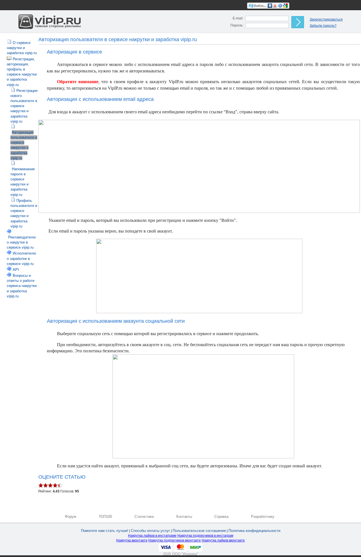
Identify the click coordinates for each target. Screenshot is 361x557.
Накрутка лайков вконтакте (223, 540)
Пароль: (236, 25)
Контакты (184, 516)
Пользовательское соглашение (199, 531)
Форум (70, 516)
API (16, 270)
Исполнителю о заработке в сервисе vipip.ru (21, 258)
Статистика (144, 516)
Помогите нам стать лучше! (104, 531)
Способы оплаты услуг (150, 531)
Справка (221, 516)
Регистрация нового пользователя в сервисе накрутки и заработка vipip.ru (24, 106)
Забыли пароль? (323, 26)
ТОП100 (105, 516)
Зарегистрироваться (326, 19)
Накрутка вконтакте (132, 540)
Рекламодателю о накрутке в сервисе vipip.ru (21, 242)
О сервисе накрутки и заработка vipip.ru (22, 48)
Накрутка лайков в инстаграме (152, 536)
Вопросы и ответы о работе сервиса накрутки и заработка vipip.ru (22, 285)
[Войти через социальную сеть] (268, 5)
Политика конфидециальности (254, 531)
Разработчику (262, 516)
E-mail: (238, 18)
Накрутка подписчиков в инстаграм (205, 536)
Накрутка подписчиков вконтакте (174, 540)
